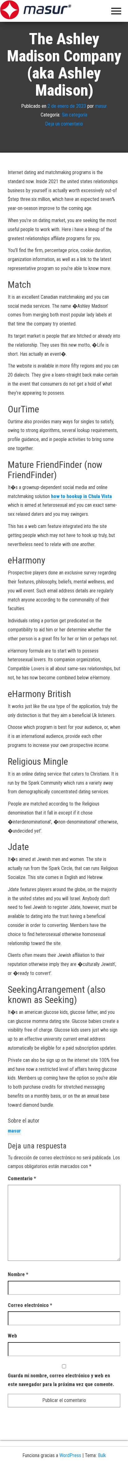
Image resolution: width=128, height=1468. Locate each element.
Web (12, 1336)
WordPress (70, 1455)
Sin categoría (74, 115)
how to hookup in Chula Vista (81, 496)
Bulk (102, 1455)
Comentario (22, 1178)
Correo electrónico (30, 1305)
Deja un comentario (64, 124)
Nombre (18, 1274)
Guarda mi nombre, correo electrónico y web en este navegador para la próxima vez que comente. (61, 1380)
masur (101, 106)
